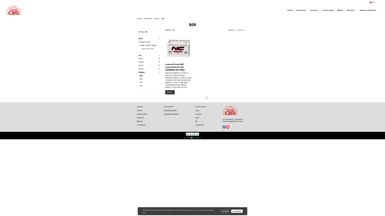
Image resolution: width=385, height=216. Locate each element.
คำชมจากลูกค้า (142, 114)
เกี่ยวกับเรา (140, 118)
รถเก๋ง (197, 111)
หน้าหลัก (139, 18)
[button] (372, 2)
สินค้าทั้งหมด (148, 18)
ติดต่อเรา (140, 121)
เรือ (196, 121)
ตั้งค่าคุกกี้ (225, 211)
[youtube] (227, 127)
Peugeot (157, 18)
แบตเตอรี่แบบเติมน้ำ (170, 111)
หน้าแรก (139, 111)
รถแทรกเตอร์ (199, 125)
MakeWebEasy (197, 138)
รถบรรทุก (198, 114)
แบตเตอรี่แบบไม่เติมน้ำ (171, 114)
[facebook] (224, 127)
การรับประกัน (141, 125)
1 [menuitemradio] (206, 98)
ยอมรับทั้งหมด (237, 211)
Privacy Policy (201, 210)
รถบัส (197, 118)
